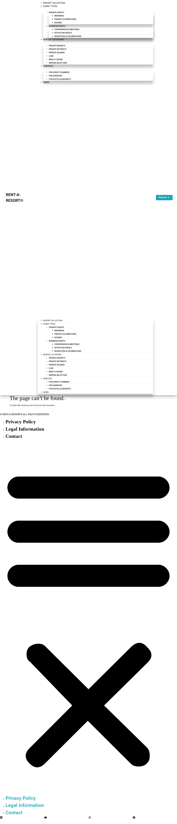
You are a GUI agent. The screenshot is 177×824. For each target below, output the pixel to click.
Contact (14, 436)
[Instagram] (89, 817)
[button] (95, 200)
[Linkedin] (1, 817)
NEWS (46, 82)
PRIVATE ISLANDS (57, 52)
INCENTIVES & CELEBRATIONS (67, 36)
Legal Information (25, 429)
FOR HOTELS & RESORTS (60, 79)
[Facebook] (134, 817)
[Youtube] (45, 817)
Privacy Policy (21, 421)
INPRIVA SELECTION (58, 63)
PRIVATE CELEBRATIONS (65, 19)
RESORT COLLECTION (54, 3)
